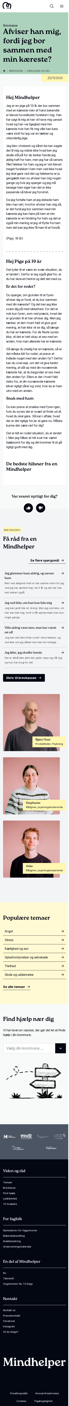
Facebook (9, 1321)
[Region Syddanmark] (18, 1148)
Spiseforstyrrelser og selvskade (26, 957)
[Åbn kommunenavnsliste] (60, 1048)
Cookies (21, 1401)
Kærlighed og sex (38, 70)
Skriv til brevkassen (21, 678)
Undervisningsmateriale (17, 1246)
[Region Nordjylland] (43, 1136)
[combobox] (34, 1048)
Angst (9, 931)
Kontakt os (9, 1310)
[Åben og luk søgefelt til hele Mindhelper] (52, 6)
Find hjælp (9, 1193)
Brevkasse (16, 70)
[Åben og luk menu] (62, 6)
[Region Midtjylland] (26, 1136)
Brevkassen (12, 529)
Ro (4, 1272)
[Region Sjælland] (59, 1137)
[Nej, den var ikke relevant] (40, 508)
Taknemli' (9, 1278)
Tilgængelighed (43, 1401)
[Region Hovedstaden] (9, 1137)
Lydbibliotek (10, 1198)
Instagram (9, 1326)
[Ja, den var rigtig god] (28, 508)
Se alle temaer (14, 987)
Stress (9, 940)
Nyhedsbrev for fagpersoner (20, 1230)
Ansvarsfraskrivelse (47, 1393)
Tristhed (10, 966)
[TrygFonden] (51, 1148)
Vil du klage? (10, 1331)
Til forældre (10, 1203)
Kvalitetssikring (12, 1241)
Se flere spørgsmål (44, 560)
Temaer (7, 1182)
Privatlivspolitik (19, 1393)
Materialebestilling (14, 1235)
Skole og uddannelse (19, 975)
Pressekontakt (11, 1315)
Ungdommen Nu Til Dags (18, 1283)
